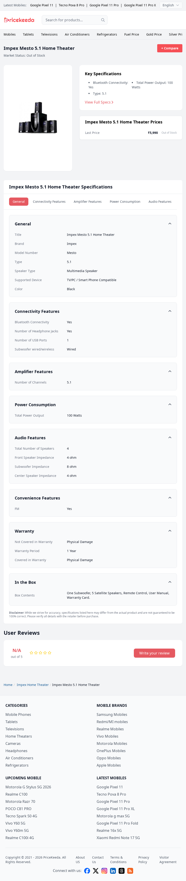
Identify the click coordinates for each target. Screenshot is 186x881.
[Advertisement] (148, 20)
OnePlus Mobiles (111, 750)
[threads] (122, 871)
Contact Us (98, 859)
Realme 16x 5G (109, 830)
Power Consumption (125, 201)
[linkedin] (113, 871)
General (19, 201)
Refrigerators (107, 34)
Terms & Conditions (118, 859)
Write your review (154, 653)
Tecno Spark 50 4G (21, 815)
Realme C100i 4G (19, 837)
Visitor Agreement (167, 859)
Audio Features (160, 201)
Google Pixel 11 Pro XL (140, 5)
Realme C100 (16, 794)
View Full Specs (98, 102)
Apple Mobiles (109, 765)
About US (80, 859)
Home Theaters (18, 736)
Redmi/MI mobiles (112, 721)
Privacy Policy (143, 859)
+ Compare (169, 48)
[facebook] (87, 871)
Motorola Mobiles (112, 743)
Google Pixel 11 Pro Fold (117, 823)
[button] (93, 224)
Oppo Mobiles (109, 757)
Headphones (16, 750)
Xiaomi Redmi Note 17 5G (118, 837)
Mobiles (10, 34)
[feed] (130, 871)
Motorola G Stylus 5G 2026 (28, 786)
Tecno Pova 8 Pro (71, 5)
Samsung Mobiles (112, 714)
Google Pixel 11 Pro (104, 5)
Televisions (49, 34)
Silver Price (177, 34)
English (168, 5)
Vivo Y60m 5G (17, 830)
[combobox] (75, 20)
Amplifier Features (88, 201)
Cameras (13, 743)
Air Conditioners (77, 34)
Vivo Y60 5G (15, 823)
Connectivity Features (49, 201)
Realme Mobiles (110, 729)
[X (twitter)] (96, 871)
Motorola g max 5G (113, 815)
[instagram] (104, 871)
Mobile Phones (18, 714)
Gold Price (154, 34)
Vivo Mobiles (107, 736)
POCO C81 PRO (18, 808)
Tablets (28, 34)
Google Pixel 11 (41, 5)
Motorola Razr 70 (20, 801)
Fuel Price (131, 34)
